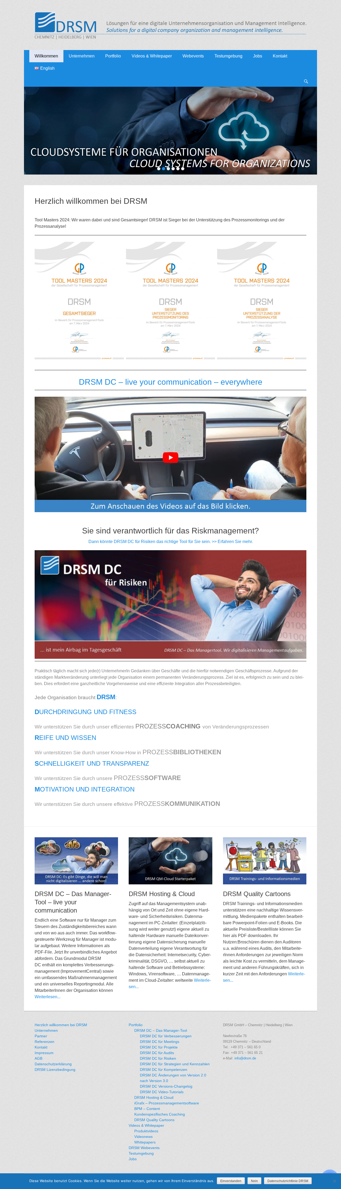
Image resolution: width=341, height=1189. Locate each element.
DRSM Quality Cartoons (257, 893)
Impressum (44, 1053)
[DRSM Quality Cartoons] (264, 860)
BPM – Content (147, 1109)
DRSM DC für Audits (157, 1053)
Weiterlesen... (47, 997)
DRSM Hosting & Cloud (162, 893)
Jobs (257, 56)
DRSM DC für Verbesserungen (166, 1036)
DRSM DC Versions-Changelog (166, 1086)
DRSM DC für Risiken (158, 1058)
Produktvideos (146, 1131)
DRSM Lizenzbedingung (55, 1069)
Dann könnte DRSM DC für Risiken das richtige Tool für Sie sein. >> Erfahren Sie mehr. (170, 541)
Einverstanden (230, 1181)
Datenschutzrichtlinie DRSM (287, 1181)
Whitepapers (145, 1142)
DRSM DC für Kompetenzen (163, 1069)
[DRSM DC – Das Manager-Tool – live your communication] (76, 860)
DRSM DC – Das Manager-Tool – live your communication (73, 902)
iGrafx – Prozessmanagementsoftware (166, 1103)
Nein (254, 1181)
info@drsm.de (245, 1058)
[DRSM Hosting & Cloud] (170, 860)
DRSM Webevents (144, 1148)
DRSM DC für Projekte (159, 1047)
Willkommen (46, 56)
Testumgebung (228, 56)
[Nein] (334, 1181)
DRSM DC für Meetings (159, 1041)
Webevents (193, 56)
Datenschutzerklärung (53, 1064)
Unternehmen (82, 56)
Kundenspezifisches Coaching (159, 1114)
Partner (41, 1036)
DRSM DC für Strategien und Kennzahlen (175, 1064)
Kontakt (280, 56)
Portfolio (113, 56)
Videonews (143, 1136)
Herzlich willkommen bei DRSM (61, 1025)
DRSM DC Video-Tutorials (162, 1092)
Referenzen (44, 1041)
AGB (38, 1058)
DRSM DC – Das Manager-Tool (160, 1030)
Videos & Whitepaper (146, 1125)
